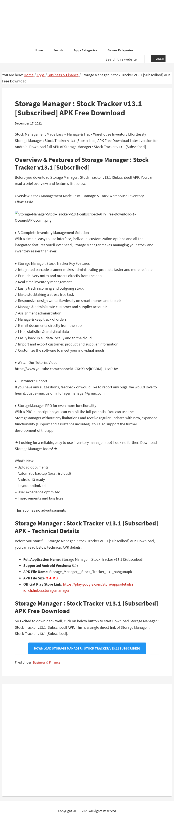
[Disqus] (87, 739)
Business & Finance (46, 662)
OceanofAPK (87, 23)
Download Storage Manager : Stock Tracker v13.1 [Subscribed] (87, 648)
